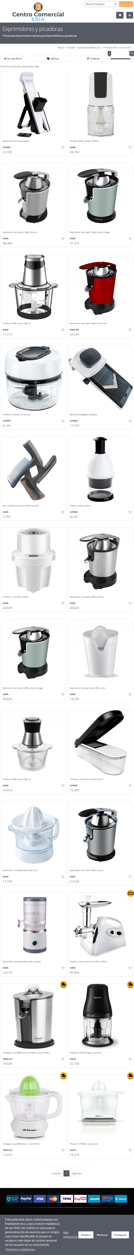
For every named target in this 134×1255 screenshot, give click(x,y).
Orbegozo (8, 1059)
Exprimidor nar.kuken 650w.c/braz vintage (23, 688)
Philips (73, 1059)
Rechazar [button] (102, 1234)
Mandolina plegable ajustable (84, 414)
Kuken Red (74, 330)
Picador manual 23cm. (80, 506)
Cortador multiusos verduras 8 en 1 (87, 779)
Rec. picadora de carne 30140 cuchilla (20, 506)
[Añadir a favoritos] (61, 147)
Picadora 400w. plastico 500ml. (84, 141)
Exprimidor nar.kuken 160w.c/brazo (20, 232)
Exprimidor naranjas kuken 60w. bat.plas (22, 961)
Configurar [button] (120, 1234)
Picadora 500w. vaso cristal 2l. (17, 779)
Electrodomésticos (89, 47)
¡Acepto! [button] (86, 1234)
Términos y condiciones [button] (20, 1249)
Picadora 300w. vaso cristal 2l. (17, 323)
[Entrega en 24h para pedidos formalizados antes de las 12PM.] (63, 984)
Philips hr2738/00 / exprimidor (84, 1144)
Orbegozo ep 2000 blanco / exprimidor (21, 1144)
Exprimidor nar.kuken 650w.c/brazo (87, 597)
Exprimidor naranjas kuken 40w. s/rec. (88, 688)
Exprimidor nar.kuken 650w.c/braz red (88, 323)
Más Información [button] (70, 1234)
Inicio (61, 47)
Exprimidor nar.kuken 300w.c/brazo (87, 870)
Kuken (72, 147)
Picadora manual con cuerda (16, 414)
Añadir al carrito (34, 159)
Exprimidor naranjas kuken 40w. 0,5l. (20, 870)
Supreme (6, 147)
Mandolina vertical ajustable (16, 141)
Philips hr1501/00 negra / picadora (86, 1053)
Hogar (71, 47)
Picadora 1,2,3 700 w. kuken (16, 597)
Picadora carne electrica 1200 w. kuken (88, 961)
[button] (53, 58)
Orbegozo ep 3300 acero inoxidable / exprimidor (26, 1053)
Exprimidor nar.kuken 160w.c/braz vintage (90, 232)
